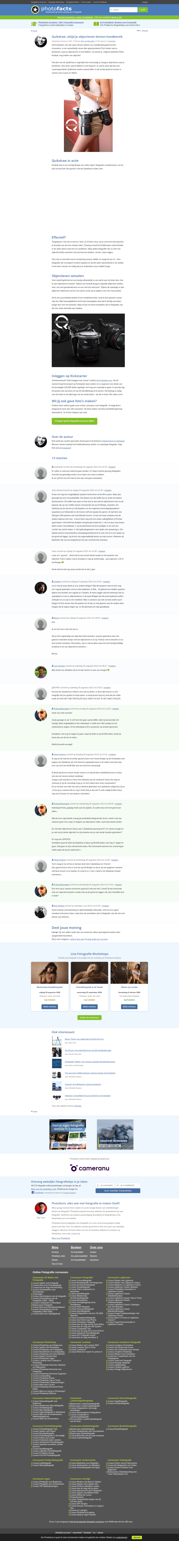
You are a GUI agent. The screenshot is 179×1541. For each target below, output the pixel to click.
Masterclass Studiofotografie (82, 1429)
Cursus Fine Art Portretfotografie (46, 1455)
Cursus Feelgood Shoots (43, 1453)
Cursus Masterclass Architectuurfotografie (79, 1297)
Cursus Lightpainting (117, 1365)
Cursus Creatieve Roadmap (120, 1352)
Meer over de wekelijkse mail (43, 1189)
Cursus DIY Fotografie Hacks (82, 1335)
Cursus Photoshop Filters (44, 1378)
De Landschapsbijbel (79, 1256)
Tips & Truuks (57, 1264)
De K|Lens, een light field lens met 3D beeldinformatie (88, 1050)
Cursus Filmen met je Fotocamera (122, 1463)
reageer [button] (112, 467)
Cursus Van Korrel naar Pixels (83, 1320)
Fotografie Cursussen (38, 2)
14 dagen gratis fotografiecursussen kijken (74, 421)
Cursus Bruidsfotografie (118, 1429)
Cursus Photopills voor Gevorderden (48, 1484)
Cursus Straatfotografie (80, 1287)
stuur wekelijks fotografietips (118, 1190)
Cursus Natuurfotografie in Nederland (49, 1412)
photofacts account (63, 1532)
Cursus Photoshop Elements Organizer (49, 1374)
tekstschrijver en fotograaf (113, 441)
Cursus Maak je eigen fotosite (83, 1515)
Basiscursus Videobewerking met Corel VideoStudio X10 (122, 1473)
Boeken (55, 1260)
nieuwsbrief (77, 1532)
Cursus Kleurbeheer (79, 1300)
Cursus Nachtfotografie (80, 1311)
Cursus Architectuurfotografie (82, 1285)
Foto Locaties (86, 2)
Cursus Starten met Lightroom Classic (124, 1283)
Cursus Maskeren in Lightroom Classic (124, 1285)
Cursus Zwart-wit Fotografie (120, 1361)
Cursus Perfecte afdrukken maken (84, 1486)
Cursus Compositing (41, 1376)
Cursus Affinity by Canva (80, 1495)
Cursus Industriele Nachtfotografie (84, 1333)
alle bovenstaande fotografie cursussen (87, 1522)
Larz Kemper (59, 666)
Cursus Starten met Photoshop (46, 1347)
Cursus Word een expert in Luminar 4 (86, 1352)
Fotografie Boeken (72, 2)
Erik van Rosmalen (87, 41)
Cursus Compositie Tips (80, 1329)
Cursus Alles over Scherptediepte (47, 1285)
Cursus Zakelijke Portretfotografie (47, 1451)
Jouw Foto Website (100, 2)
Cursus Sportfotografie (80, 1294)
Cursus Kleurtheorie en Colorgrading (48, 1352)
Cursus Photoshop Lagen (44, 1358)
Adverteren (94, 1260)
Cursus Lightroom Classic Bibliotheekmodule (119, 1310)
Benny (57, 618)
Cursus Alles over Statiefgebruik (46, 1314)
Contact (93, 1252)
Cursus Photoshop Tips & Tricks (46, 1380)
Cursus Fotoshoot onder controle (47, 1440)
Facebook (39, 1193)
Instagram (66, 448)
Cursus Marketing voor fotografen (84, 1463)
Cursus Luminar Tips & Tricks (82, 1347)
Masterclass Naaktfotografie (50, 987)
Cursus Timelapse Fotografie (82, 1322)
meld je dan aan (77, 939)
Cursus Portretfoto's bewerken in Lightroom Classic (122, 1290)
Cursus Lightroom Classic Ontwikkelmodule (119, 1295)
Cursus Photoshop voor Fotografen (48, 1350)
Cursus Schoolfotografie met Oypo (85, 1467)
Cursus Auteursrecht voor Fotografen (86, 1491)
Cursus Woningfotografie (43, 1465)
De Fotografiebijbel (78, 1260)
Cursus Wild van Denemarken (46, 1419)
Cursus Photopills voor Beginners (47, 1482)
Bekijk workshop (49, 1007)
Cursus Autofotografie (42, 1463)
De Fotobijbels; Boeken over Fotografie (118, 22)
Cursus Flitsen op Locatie (44, 1438)
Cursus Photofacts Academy (82, 1512)
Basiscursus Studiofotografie (82, 1433)
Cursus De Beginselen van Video (122, 1465)
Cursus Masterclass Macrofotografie (48, 1406)
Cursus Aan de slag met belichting (47, 1287)
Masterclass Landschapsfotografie (85, 1404)
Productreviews (77, 1497)
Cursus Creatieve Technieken (120, 1345)
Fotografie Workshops (56, 2)
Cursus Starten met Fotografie (45, 1283)
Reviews (55, 1252)
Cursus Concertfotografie (81, 1280)
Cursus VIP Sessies (78, 1504)
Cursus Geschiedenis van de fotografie (49, 1296)
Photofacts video (58, 1256)
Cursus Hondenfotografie (118, 1403)
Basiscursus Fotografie (42, 1305)
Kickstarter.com (105, 380)
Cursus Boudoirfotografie (43, 1433)
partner (100, 1532)
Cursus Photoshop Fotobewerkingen (48, 1382)
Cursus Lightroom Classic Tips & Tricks (124, 1298)
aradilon (57, 582)
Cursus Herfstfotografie (42, 1408)
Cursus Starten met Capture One (84, 1484)
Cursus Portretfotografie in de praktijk (49, 1436)
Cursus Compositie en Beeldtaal (47, 1303)
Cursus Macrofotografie (43, 1410)
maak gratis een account (97, 939)
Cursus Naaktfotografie (42, 1449)
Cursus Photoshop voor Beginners (47, 1345)
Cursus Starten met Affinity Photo (84, 1493)
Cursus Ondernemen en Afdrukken (85, 1465)
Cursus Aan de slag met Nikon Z (84, 1337)
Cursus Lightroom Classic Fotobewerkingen (119, 1301)
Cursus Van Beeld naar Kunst (120, 1347)
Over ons (96, 1247)
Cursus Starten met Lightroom (120, 1280)
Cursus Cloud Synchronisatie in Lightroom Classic (121, 1323)
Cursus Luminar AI (78, 1350)
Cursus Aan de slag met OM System (85, 1326)
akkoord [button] (137, 1537)
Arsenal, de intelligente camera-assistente (83, 1084)
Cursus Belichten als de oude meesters (87, 1436)
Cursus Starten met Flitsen (44, 1431)
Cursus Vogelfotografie (117, 1401)
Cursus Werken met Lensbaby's (121, 1354)
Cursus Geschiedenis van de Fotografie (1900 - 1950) (45, 1299)
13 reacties (112, 41)
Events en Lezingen (78, 1510)
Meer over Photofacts (61, 1238)
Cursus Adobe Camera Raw (45, 1356)
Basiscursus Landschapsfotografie (85, 1406)
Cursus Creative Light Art (118, 1367)
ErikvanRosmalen (61, 709)
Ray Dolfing (59, 906)
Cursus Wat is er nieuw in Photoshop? (49, 1391)
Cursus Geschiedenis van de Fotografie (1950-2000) (45, 1310)
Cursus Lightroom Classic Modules (123, 1287)
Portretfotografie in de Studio (89, 987)
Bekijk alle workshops (89, 1018)
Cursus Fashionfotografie (81, 1438)
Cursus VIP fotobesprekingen (45, 1486)
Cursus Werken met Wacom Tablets (85, 1482)
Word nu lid (116, 17)
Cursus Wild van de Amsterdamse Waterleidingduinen (47, 1415)
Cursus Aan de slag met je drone (84, 1488)
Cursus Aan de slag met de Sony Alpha (87, 1324)
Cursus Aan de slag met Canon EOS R (87, 1331)
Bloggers (93, 1256)
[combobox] (123, 9)
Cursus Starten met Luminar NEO (84, 1345)
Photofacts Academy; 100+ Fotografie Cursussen (61, 22)
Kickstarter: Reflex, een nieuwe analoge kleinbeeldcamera (90, 1062)
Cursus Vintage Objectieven (120, 1369)
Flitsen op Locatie (129, 987)
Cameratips (38, 1294)
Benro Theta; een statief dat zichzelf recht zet (84, 1039)
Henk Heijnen (60, 754)
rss (94, 1532)
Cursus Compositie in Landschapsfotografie (79, 1416)
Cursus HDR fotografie (80, 1307)
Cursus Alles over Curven (44, 1385)
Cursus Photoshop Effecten (44, 1393)
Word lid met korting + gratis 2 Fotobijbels (75, 17)
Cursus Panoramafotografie (82, 1309)
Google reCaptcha (69, 1193)
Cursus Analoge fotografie (119, 1363)
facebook (87, 1532)
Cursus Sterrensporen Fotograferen (85, 1412)
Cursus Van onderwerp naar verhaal (123, 1350)
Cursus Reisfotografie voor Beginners (86, 1283)
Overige (145, 31)
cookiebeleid (121, 1537)
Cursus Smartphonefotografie (82, 1318)
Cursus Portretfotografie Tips (45, 1429)
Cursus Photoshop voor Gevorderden (49, 1354)
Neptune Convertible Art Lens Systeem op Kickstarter (88, 1096)
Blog (55, 1247)
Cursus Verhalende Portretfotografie (48, 1442)
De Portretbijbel (77, 1252)
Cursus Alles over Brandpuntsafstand (49, 1307)
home (35, 31)
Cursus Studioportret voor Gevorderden (87, 1431)
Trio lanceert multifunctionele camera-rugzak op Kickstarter (90, 1073)
